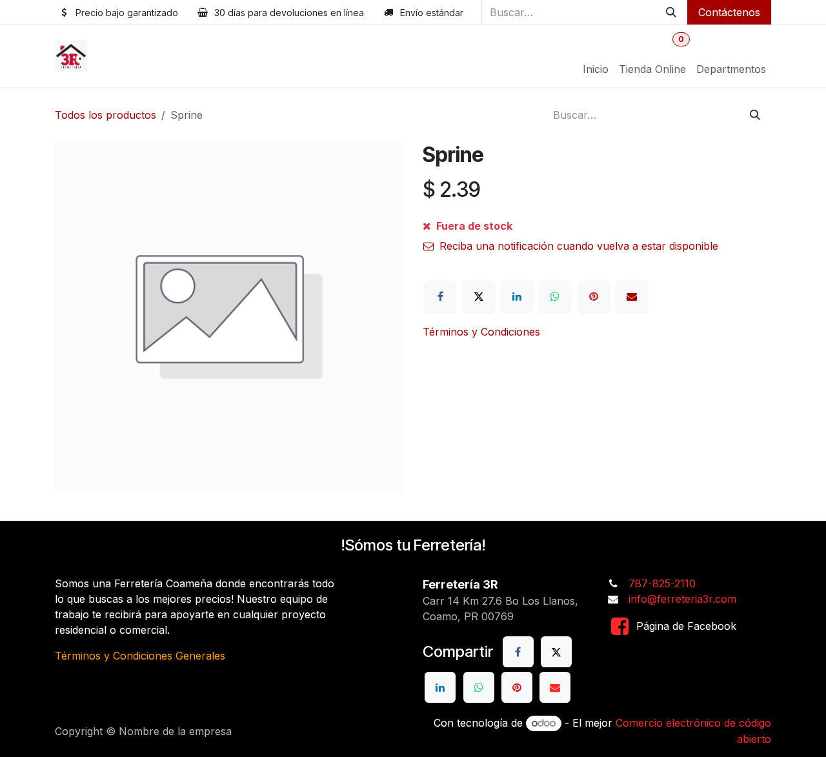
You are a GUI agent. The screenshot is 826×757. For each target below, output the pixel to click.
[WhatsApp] (554, 296)
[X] (478, 296)
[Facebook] (440, 296)
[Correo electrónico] (631, 296)
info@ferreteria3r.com (682, 598)
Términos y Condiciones (481, 331)
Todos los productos (105, 114)
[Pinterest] (593, 296)
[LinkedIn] (516, 296)
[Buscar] (671, 12)
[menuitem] (596, 69)
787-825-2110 (662, 583)
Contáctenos (729, 12)
